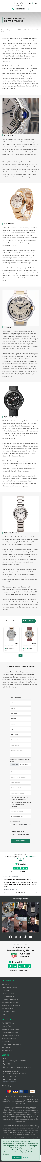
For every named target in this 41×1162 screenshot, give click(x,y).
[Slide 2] (19, 892)
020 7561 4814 (11, 1076)
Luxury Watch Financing (9, 987)
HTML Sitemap (6, 1047)
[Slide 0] (16, 892)
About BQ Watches (8, 1023)
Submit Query (20, 840)
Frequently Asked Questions (10, 1035)
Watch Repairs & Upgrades (10, 1002)
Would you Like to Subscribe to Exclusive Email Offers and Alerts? (20, 833)
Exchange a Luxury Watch (10, 999)
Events (4, 1014)
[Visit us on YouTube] (30, 937)
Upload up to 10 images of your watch (19, 760)
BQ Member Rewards (8, 1011)
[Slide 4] (22, 892)
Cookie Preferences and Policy (11, 1044)
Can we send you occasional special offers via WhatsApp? (21, 804)
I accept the (21, 824)
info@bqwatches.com (12, 1086)
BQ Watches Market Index (10, 1032)
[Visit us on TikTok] (25, 937)
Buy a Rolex (5, 984)
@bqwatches (24, 899)
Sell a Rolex (5, 990)
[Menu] (3, 4)
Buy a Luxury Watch (8, 993)
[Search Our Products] (36, 3)
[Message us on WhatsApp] (28, 9)
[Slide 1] (18, 892)
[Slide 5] (24, 892)
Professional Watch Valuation (11, 1005)
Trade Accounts (7, 1050)
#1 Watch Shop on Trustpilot (26, 858)
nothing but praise (9, 879)
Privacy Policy (16, 1150)
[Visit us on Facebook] (10, 937)
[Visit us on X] (20, 937)
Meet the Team (6, 1026)
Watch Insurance (7, 1008)
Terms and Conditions (9, 1038)
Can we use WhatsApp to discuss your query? (20, 798)
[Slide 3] (21, 892)
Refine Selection (29, 621)
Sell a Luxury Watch (8, 996)
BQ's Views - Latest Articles (10, 1029)
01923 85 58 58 (20, 9)
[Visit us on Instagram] (15, 937)
